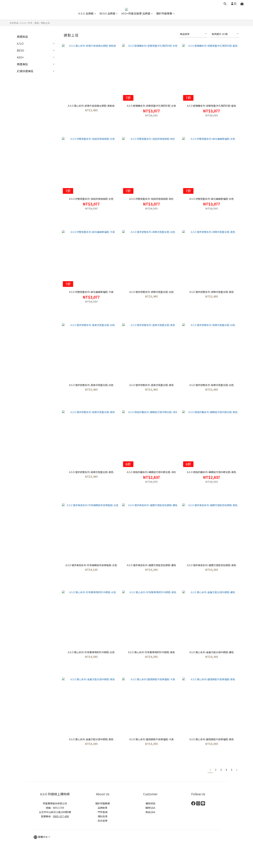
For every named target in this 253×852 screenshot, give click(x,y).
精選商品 (22, 36)
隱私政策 (102, 816)
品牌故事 (102, 807)
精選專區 (22, 64)
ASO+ (20, 57)
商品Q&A (150, 812)
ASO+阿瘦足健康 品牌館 (135, 13)
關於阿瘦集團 (164, 13)
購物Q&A (150, 807)
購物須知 (150, 803)
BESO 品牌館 (107, 13)
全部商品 (13, 22)
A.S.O (23, 22)
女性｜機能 (33, 22)
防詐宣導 (102, 820)
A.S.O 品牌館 (86, 13)
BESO (20, 50)
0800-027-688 (61, 816)
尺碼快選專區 (25, 71)
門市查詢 (102, 812)
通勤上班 (45, 22)
